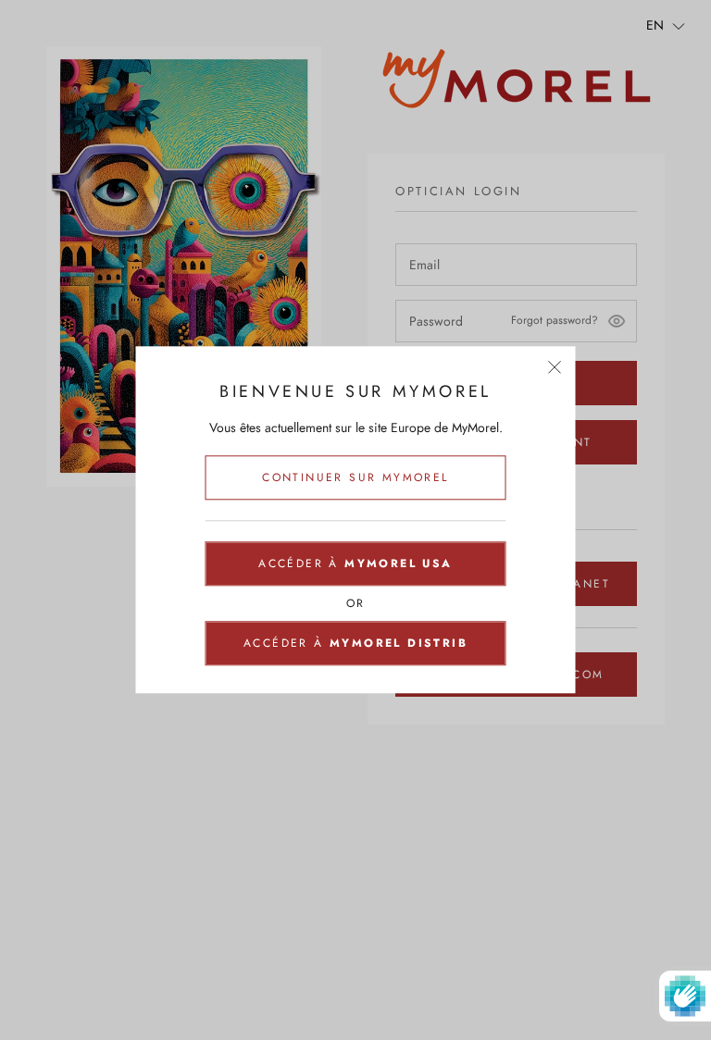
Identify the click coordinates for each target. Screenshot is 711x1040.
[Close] (555, 367)
